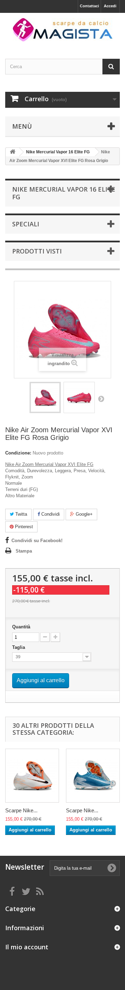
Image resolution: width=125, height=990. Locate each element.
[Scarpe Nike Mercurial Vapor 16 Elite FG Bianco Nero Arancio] (32, 776)
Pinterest (23, 526)
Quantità (21, 626)
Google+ (83, 514)
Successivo (101, 398)
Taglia (19, 647)
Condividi (50, 514)
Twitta (20, 514)
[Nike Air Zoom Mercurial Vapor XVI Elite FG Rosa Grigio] (45, 397)
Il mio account (26, 947)
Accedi (110, 6)
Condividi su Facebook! (36, 540)
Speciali (25, 224)
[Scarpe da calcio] (62, 29)
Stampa (24, 551)
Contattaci (89, 6)
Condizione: (18, 453)
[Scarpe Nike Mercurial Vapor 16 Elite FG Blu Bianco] (93, 776)
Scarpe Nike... (21, 810)
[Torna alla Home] (12, 152)
